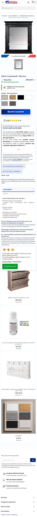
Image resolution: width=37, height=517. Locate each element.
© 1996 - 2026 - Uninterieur (9, 514)
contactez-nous (22, 239)
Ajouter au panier (15, 111)
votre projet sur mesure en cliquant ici (18, 226)
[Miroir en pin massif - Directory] (18, 64)
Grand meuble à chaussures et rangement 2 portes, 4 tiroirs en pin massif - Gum (18, 389)
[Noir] (21, 98)
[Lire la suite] (18, 149)
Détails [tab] (5, 193)
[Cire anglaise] (13, 98)
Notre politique (7, 261)
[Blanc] (29, 98)
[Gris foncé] (13, 104)
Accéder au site (10, 267)
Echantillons (18, 436)
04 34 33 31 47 (16, 160)
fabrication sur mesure (16, 223)
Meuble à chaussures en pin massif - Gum (18, 297)
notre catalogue (17, 159)
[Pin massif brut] (5, 98)
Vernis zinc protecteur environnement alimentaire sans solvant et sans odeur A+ (18, 343)
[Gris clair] (5, 104)
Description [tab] (8, 189)
